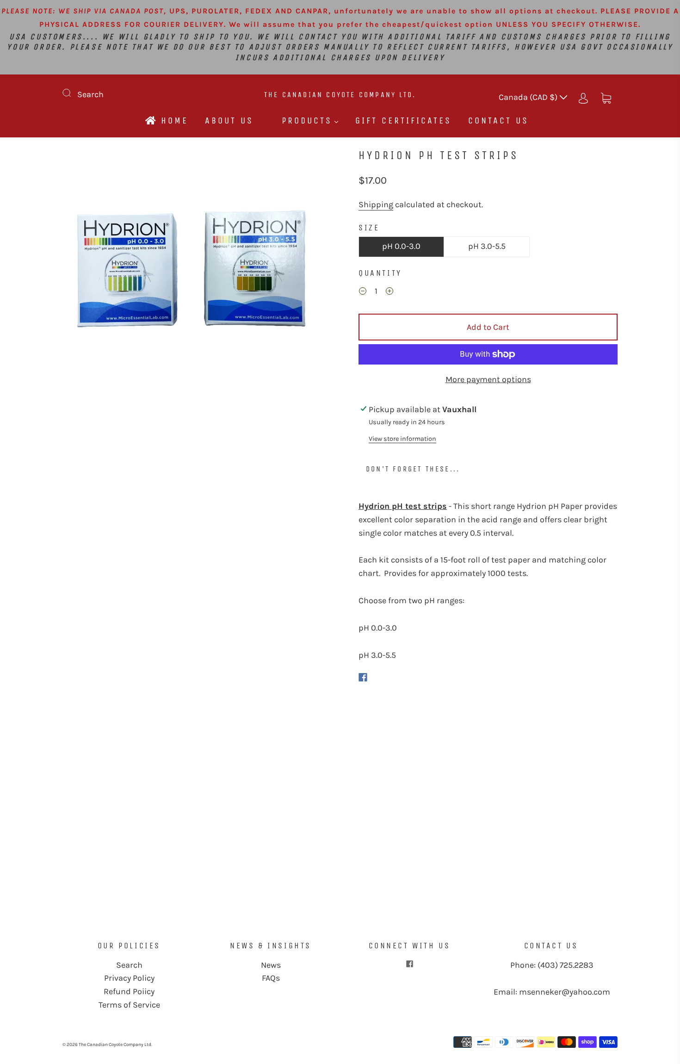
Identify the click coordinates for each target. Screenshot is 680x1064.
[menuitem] (166, 120)
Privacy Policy (129, 978)
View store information (402, 439)
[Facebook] (363, 677)
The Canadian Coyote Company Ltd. (340, 94)
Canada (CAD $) (529, 97)
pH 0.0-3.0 (401, 246)
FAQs (271, 978)
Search (90, 94)
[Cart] (606, 97)
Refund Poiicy (129, 991)
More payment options (488, 379)
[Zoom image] (192, 278)
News (271, 965)
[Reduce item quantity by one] (362, 292)
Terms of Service (129, 1005)
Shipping (376, 204)
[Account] (583, 97)
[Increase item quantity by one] (389, 292)
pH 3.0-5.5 (487, 246)
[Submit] (72, 92)
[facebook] (409, 964)
